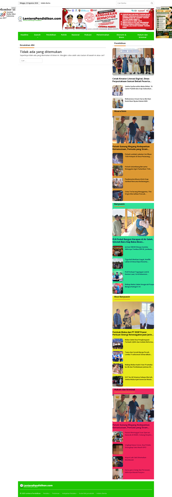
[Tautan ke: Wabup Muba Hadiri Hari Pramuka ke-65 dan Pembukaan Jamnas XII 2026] (117, 368)
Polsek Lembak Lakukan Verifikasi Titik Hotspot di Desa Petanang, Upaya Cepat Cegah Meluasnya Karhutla (138, 155)
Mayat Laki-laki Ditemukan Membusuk (135, 458)
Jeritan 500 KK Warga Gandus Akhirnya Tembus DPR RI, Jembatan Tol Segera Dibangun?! (139, 248)
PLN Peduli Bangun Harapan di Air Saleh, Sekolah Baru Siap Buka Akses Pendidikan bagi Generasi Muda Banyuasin (132, 240)
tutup (13, 8)
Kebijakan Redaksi (69, 493)
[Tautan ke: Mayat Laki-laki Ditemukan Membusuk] (117, 461)
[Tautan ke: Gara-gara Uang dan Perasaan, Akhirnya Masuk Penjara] (117, 474)
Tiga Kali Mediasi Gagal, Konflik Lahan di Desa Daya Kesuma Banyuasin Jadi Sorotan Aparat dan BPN (139, 260)
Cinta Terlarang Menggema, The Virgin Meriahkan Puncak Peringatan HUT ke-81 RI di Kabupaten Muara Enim (138, 192)
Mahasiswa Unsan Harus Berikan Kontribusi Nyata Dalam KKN (138, 100)
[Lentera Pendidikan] (40, 19)
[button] (152, 3)
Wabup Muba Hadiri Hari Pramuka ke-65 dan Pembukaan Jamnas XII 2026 (138, 366)
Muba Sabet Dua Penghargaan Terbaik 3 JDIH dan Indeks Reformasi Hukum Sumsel (139, 341)
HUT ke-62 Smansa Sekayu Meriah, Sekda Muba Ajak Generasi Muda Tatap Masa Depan (139, 378)
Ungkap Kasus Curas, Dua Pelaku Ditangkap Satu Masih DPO (138, 446)
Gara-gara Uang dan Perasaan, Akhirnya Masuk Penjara (137, 471)
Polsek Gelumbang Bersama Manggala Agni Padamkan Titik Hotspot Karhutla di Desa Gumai (137, 167)
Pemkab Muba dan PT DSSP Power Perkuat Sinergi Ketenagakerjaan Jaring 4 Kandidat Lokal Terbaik (132, 333)
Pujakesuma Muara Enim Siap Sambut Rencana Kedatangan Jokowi (137, 180)
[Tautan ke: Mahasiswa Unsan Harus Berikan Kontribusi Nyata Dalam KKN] (117, 102)
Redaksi (46, 493)
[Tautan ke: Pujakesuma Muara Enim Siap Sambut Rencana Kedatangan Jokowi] (117, 183)
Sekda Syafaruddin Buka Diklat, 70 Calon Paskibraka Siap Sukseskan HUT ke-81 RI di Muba (138, 87)
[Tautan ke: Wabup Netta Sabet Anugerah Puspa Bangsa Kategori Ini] (117, 288)
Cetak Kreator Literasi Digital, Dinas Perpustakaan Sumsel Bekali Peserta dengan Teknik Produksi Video (131, 80)
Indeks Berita (102, 493)
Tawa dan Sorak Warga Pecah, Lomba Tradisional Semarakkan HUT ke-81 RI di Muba (137, 353)
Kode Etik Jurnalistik (86, 493)
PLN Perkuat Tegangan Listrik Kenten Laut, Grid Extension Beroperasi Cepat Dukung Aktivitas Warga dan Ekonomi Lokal (139, 273)
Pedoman (56, 493)
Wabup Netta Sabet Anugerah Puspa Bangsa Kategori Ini (139, 285)
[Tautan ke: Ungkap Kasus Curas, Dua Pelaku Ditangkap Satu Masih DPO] (117, 449)
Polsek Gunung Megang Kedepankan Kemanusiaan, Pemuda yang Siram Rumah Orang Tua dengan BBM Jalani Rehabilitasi (131, 147)
